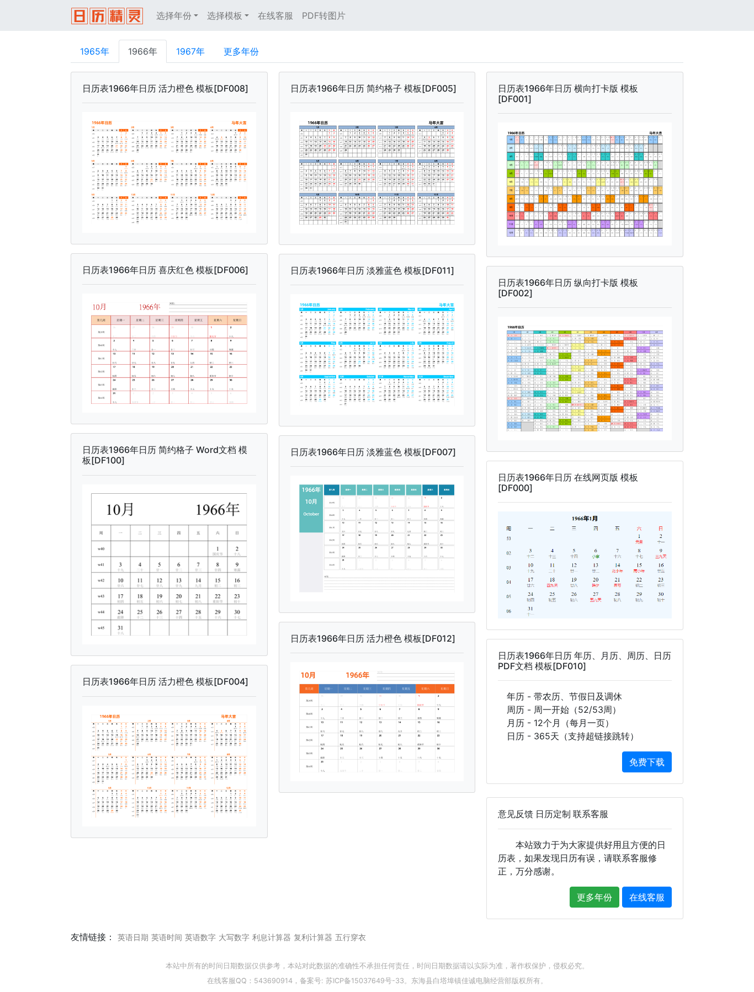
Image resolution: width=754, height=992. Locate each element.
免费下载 (647, 761)
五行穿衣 (350, 937)
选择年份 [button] (174, 15)
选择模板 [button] (224, 15)
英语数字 (200, 937)
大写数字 (234, 937)
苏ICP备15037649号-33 (365, 981)
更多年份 (241, 51)
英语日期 (133, 937)
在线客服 (275, 15)
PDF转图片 (324, 15)
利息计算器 (271, 937)
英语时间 (166, 937)
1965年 (94, 51)
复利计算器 (313, 937)
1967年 (190, 51)
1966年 (142, 51)
